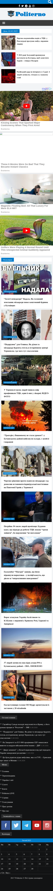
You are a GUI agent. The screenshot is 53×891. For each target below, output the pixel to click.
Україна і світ (9, 428)
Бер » (8, 872)
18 (9, 863)
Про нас (5, 810)
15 (40, 859)
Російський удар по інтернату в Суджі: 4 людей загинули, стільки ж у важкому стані (33, 74)
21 (32, 863)
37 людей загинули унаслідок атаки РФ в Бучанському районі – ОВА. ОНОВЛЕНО (23, 664)
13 (25, 859)
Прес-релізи (7, 806)
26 (17, 868)
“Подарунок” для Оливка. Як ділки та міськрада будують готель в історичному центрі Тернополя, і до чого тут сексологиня (26, 347)
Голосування (7, 802)
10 (2, 859)
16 (47, 859)
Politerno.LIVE (8, 793)
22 (40, 863)
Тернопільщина (10, 292)
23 (47, 863)
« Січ (2, 872)
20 (25, 863)
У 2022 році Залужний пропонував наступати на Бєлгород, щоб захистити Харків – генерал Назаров (33, 58)
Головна (5, 771)
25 (9, 868)
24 (2, 868)
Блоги (4, 789)
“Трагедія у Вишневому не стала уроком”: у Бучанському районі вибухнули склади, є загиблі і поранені (26, 438)
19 (17, 863)
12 (17, 859)
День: (10, 31)
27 (25, 868)
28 (32, 868)
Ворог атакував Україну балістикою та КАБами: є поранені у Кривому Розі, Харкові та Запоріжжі (26, 620)
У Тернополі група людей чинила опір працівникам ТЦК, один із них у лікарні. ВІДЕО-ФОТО (26, 393)
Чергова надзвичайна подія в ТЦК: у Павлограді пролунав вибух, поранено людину (32, 41)
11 (9, 859)
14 (32, 859)
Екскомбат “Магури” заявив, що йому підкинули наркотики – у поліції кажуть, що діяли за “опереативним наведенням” (24, 575)
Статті (5, 784)
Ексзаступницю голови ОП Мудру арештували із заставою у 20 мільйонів (26, 706)
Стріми (5, 797)
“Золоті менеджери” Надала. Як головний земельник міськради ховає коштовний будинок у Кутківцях (26, 302)
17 (2, 863)
